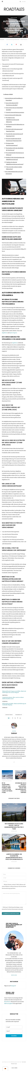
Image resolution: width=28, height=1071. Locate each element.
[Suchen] (20, 1)
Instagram (13, 985)
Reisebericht (18, 714)
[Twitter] (11, 44)
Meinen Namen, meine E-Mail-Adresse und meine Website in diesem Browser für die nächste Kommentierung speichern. (14, 886)
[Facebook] (7, 44)
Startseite (2, 39)
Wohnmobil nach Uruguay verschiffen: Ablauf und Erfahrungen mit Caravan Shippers (14, 692)
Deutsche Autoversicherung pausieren (15, 112)
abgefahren (4, 332)
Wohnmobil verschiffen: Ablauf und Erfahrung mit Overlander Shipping (14, 704)
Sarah (10, 36)
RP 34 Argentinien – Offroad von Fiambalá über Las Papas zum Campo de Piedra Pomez (7, 787)
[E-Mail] (21, 44)
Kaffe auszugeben (8, 1003)
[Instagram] (14, 1057)
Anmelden (14, 1035)
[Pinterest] (16, 44)
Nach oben (14, 1068)
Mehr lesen (14, 975)
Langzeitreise (9, 714)
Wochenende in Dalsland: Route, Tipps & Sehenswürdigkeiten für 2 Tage (14, 826)
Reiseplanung (14, 17)
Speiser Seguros (13, 332)
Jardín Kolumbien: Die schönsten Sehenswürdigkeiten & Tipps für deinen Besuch (14, 856)
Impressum (13, 1062)
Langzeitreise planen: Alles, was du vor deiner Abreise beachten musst (13, 698)
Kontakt (19, 1062)
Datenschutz (5, 1062)
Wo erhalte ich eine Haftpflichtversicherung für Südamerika (12, 120)
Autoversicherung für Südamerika (13, 115)
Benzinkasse (7, 1001)
